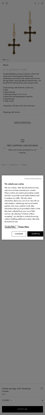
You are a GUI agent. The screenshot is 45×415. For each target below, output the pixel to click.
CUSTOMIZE (19, 234)
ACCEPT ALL (36, 234)
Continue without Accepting (32, 178)
